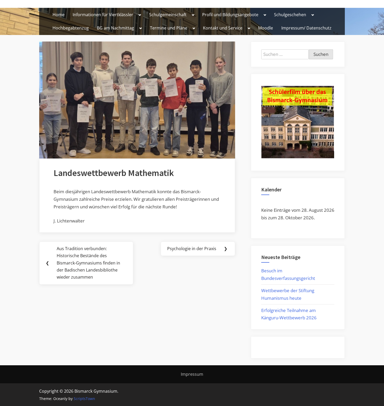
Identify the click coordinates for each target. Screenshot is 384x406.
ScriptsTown (84, 398)
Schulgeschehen (290, 14)
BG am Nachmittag (115, 28)
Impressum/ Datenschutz (306, 28)
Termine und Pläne (168, 28)
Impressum (192, 374)
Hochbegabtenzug (71, 28)
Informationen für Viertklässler (103, 14)
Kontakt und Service (222, 28)
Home (59, 14)
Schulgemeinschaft (168, 14)
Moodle (265, 28)
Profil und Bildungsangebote (230, 14)
